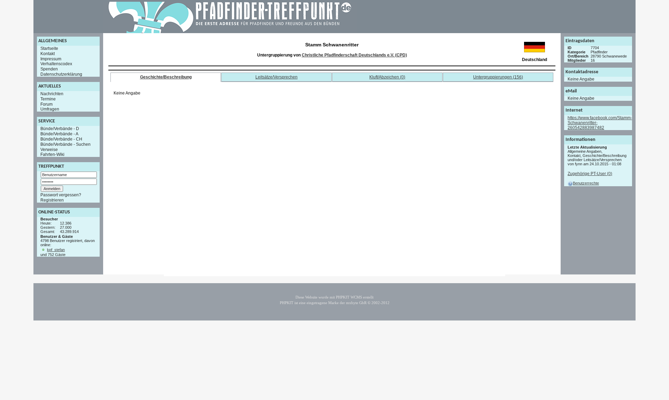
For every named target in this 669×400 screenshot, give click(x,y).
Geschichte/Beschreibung (166, 77)
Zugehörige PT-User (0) (590, 173)
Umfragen (49, 109)
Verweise (49, 149)
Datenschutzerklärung (61, 74)
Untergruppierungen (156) (498, 77)
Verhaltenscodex (56, 63)
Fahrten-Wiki (52, 154)
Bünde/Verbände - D (59, 128)
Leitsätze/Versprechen (276, 77)
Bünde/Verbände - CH (61, 139)
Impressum (50, 58)
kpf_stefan (56, 250)
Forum (46, 103)
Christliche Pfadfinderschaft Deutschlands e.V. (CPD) (354, 55)
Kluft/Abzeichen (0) (387, 77)
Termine (48, 99)
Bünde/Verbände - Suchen (65, 144)
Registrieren (52, 200)
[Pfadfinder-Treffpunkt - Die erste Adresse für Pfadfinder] (230, 31)
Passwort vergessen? (60, 195)
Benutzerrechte (586, 183)
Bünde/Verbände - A (59, 133)
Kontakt (47, 53)
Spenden (49, 69)
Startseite (49, 48)
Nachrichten (51, 93)
